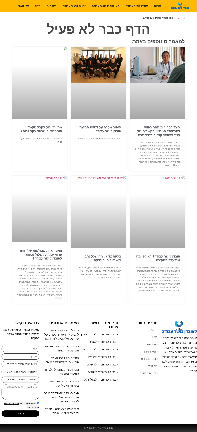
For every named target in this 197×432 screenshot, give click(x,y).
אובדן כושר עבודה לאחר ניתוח (100, 349)
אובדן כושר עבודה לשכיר (103, 341)
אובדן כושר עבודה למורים (103, 357)
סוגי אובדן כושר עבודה (106, 6)
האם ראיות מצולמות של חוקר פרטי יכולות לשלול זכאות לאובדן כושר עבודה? (40, 254)
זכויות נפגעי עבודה (74, 6)
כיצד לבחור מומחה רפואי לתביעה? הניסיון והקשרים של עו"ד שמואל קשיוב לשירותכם (158, 131)
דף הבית (180, 17)
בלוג (37, 6)
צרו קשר (23, 6)
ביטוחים (52, 6)
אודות (157, 6)
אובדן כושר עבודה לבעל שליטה (100, 379)
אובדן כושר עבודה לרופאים (102, 364)
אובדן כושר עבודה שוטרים (103, 372)
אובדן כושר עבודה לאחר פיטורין (99, 334)
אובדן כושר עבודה (137, 6)
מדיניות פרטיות (11, 403)
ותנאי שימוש (33, 407)
